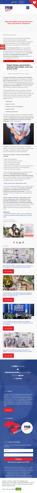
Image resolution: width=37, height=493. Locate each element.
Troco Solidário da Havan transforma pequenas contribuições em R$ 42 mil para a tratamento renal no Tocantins (18, 323)
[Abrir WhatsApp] (32, 488)
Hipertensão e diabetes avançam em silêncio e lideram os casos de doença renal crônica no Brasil (17, 350)
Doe (18, 375)
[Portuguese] (16, 2)
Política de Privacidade (8, 489)
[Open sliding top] (32, 4)
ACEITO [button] (18, 489)
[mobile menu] (27, 7)
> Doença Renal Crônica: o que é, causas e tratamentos (17, 213)
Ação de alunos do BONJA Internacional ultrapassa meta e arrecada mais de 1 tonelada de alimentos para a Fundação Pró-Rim (17, 294)
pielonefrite (14, 201)
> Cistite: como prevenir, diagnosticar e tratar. (15, 183)
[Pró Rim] (8, 9)
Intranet (21, 2)
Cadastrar (18, 459)
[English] (12, 2)
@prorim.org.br (17, 372)
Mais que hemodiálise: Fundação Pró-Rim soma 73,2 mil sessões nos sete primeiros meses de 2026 (18, 266)
